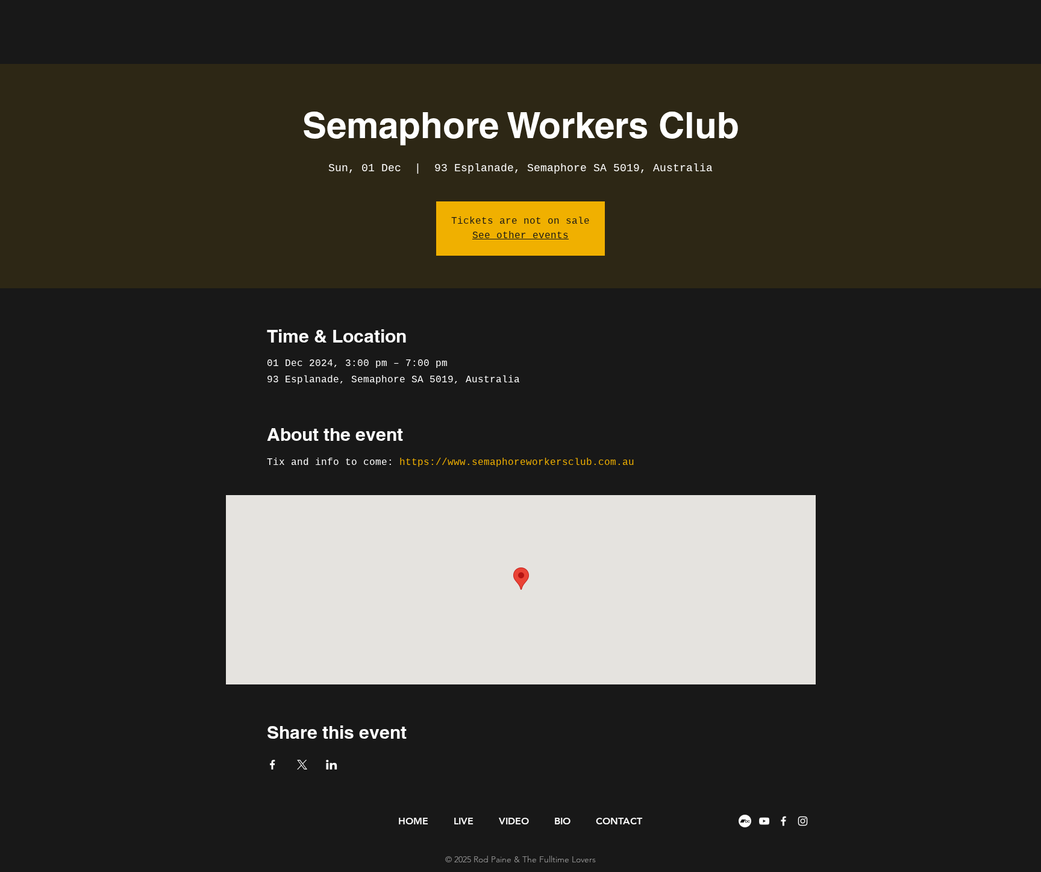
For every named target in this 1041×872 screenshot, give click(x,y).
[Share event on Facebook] (272, 764)
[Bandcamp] (745, 821)
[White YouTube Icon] (764, 821)
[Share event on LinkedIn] (331, 764)
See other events (520, 235)
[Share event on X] (302, 764)
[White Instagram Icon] (802, 821)
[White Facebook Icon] (783, 821)
